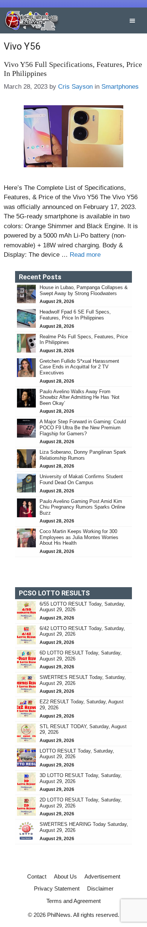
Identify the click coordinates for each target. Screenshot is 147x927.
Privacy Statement (57, 888)
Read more (85, 254)
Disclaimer (100, 888)
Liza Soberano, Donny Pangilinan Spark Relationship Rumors (83, 455)
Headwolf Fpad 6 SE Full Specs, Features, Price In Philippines (75, 315)
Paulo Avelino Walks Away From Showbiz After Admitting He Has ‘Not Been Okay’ (79, 397)
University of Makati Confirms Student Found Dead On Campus (81, 479)
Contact (36, 876)
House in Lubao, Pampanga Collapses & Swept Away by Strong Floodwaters (84, 290)
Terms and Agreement (73, 901)
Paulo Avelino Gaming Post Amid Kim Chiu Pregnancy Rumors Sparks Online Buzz (82, 507)
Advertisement (102, 876)
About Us (65, 876)
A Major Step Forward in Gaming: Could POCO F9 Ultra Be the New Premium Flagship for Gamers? (83, 427)
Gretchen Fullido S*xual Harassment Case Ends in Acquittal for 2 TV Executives (79, 367)
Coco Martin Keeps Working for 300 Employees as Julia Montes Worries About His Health (79, 537)
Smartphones (120, 86)
